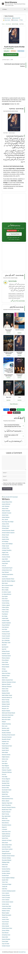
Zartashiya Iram (6, 935)
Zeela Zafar (5, 937)
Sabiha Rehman (6, 833)
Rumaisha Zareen (6, 825)
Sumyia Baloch (6, 871)
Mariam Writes (5, 702)
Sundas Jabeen (6, 873)
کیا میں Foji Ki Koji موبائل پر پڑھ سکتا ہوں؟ (12, 441)
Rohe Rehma (5, 822)
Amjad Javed (5, 546)
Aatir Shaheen (5, 506)
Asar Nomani (5, 572)
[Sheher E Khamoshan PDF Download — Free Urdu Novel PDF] (8, 365)
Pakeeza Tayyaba (6, 770)
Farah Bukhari (5, 600)
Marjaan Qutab (6, 704)
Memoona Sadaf (6, 717)
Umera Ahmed (6, 895)
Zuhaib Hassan (6, 946)
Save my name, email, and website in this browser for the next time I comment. (14, 483)
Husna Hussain (6, 636)
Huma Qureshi (5, 631)
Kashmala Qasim (6, 655)
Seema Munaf (5, 851)
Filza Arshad (5, 611)
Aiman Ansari (5, 535)
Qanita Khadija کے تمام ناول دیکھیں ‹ (17, 300)
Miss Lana (4, 726)
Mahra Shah (5, 688)
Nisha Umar (5, 759)
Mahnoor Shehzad (7, 686)
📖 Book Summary (7, 18)
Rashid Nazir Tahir (7, 809)
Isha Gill (4, 649)
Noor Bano (4, 763)
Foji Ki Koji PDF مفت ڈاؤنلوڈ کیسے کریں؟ (12, 430)
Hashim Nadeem (6, 622)
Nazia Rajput (5, 748)
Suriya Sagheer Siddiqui (8, 877)
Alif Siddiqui (5, 541)
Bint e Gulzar (5, 587)
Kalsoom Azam (6, 653)
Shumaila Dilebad (6, 860)
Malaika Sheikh (6, 693)
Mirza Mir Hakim (6, 719)
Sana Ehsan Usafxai (7, 849)
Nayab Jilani (5, 743)
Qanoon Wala (5, 787)
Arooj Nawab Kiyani (7, 567)
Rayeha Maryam (6, 811)
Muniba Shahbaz (6, 732)
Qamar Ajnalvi (5, 781)
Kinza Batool (5, 660)
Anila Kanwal (5, 554)
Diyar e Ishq (8, 397)
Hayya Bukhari (6, 625)
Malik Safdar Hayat (7, 695)
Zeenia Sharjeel (6, 939)
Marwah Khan (5, 706)
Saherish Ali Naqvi (6, 840)
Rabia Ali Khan (6, 796)
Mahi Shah (4, 677)
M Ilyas (4, 669)
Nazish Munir (5, 750)
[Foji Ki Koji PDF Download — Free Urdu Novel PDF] (19, 343)
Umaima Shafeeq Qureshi (8, 891)
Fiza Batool (5, 614)
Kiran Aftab (5, 662)
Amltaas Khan (5, 548)
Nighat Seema (5, 756)
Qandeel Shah (5, 783)
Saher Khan (5, 838)
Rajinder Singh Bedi (7, 803)
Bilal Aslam (5, 583)
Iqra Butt (4, 644)
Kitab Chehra (5, 664)
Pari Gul (4, 774)
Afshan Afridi (5, 524)
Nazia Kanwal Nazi (7, 746)
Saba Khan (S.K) (6, 831)
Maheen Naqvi (6, 675)
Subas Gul (4, 866)
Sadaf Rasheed (6, 836)
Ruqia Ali (4, 827)
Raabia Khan (5, 792)
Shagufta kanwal (6, 853)
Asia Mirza (4, 576)
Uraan (19, 397)
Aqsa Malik (5, 559)
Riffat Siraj (4, 818)
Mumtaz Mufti (5, 730)
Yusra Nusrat (5, 921)
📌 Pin (9, 412)
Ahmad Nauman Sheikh (8, 530)
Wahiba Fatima (6, 910)
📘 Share (6, 409)
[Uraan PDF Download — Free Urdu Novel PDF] (19, 321)
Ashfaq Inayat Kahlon (7, 574)
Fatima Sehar (5, 607)
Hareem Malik (5, 620)
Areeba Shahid (6, 561)
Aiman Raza (5, 537)
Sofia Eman (5, 864)
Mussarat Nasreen (7, 737)
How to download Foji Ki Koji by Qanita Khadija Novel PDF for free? (12, 425)
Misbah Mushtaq (6, 724)
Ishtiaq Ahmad (6, 651)
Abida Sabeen (5, 517)
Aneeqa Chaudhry (6, 550)
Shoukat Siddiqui (6, 858)
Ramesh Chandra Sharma (8, 807)
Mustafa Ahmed (6, 739)
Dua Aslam (5, 596)
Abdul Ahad (5, 508)
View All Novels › (14, 404)
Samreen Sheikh (6, 847)
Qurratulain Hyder (6, 789)
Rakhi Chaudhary (6, 805)
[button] (25, 9)
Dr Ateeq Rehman (6, 594)
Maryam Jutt (5, 708)
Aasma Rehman (6, 504)
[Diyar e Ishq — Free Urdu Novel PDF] (8, 388)
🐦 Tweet (13, 409)
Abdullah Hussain (6, 513)
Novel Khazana (11, 2)
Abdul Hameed (6, 510)
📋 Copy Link (17, 412)
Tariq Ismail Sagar (6, 884)
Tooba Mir (4, 886)
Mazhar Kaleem (6, 710)
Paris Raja (4, 776)
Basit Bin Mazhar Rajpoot (8, 581)
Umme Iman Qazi (6, 906)
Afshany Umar (5, 526)
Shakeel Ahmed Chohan (8, 855)
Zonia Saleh (5, 941)
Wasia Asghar (5, 913)
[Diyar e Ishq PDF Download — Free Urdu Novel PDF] (8, 321)
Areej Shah (5, 563)
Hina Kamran (5, 627)
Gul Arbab (4, 616)
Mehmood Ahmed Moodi (8, 713)
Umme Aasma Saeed (7, 902)
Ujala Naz (4, 888)
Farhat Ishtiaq (5, 603)
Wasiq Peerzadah (6, 915)
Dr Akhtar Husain (6, 592)
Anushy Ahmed (6, 557)
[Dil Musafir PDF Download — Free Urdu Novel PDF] (19, 365)
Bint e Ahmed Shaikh (7, 585)
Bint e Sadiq (5, 589)
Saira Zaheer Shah (7, 844)
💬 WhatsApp (21, 409)
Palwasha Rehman (7, 772)
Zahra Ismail (5, 924)
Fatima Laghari (6, 605)
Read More (8, 332)
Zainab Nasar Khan (7, 928)
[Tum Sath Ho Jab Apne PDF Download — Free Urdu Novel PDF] (8, 343)
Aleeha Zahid (5, 539)
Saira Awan (5, 842)
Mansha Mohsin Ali (7, 697)
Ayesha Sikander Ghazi (8, 578)
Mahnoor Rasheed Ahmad (9, 682)
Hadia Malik (5, 618)
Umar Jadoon (5, 893)
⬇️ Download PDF (16, 18)
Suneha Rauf (5, 875)
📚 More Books (14, 20)
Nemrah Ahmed (6, 754)
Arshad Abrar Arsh (7, 570)
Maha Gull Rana (6, 673)
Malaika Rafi (5, 691)
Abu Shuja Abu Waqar (7, 521)
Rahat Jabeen (5, 800)
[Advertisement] (14, 83)
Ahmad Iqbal (5, 528)
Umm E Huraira (6, 897)
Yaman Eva (5, 917)
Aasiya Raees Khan (7, 502)
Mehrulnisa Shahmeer (7, 715)
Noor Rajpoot (5, 765)
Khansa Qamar (6, 658)
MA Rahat (4, 671)
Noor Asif (4, 761)
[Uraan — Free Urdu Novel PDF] (19, 388)
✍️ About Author (6, 20)
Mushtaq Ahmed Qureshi (8, 735)
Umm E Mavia (5, 899)
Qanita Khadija (6, 785)
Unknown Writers (6, 908)
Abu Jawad (5, 519)
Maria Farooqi (5, 699)
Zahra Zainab (5, 926)
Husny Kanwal (5, 638)
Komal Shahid (5, 666)
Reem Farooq (5, 814)
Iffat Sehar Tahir (6, 642)
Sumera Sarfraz (6, 869)
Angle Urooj (5, 552)
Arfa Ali (4, 565)
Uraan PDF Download (19, 329)
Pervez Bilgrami (6, 778)
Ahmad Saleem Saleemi (8, 532)
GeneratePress (22, 952)
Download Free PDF (12, 54)
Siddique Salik (5, 862)
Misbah (4, 721)
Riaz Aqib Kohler (6, 816)
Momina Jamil (5, 728)
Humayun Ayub (6, 633)
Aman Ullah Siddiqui (7, 543)
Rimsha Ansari (5, 820)
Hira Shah (4, 629)
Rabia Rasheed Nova (7, 798)
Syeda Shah (5, 880)
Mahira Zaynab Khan (7, 680)
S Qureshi (4, 829)
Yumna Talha (5, 919)
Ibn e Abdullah (6, 640)
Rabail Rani (5, 794)
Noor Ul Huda (5, 767)
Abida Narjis (5, 515)
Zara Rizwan (5, 932)
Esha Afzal (4, 598)
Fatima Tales (5, 609)
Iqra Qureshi (5, 647)
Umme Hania (5, 904)
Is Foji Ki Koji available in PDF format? (11, 435)
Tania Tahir (5, 882)
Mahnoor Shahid (6, 684)
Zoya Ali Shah (5, 943)
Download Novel (15, 234)
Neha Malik (5, 752)
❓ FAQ (21, 20)
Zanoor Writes (5, 930)
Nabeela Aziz (5, 741)
